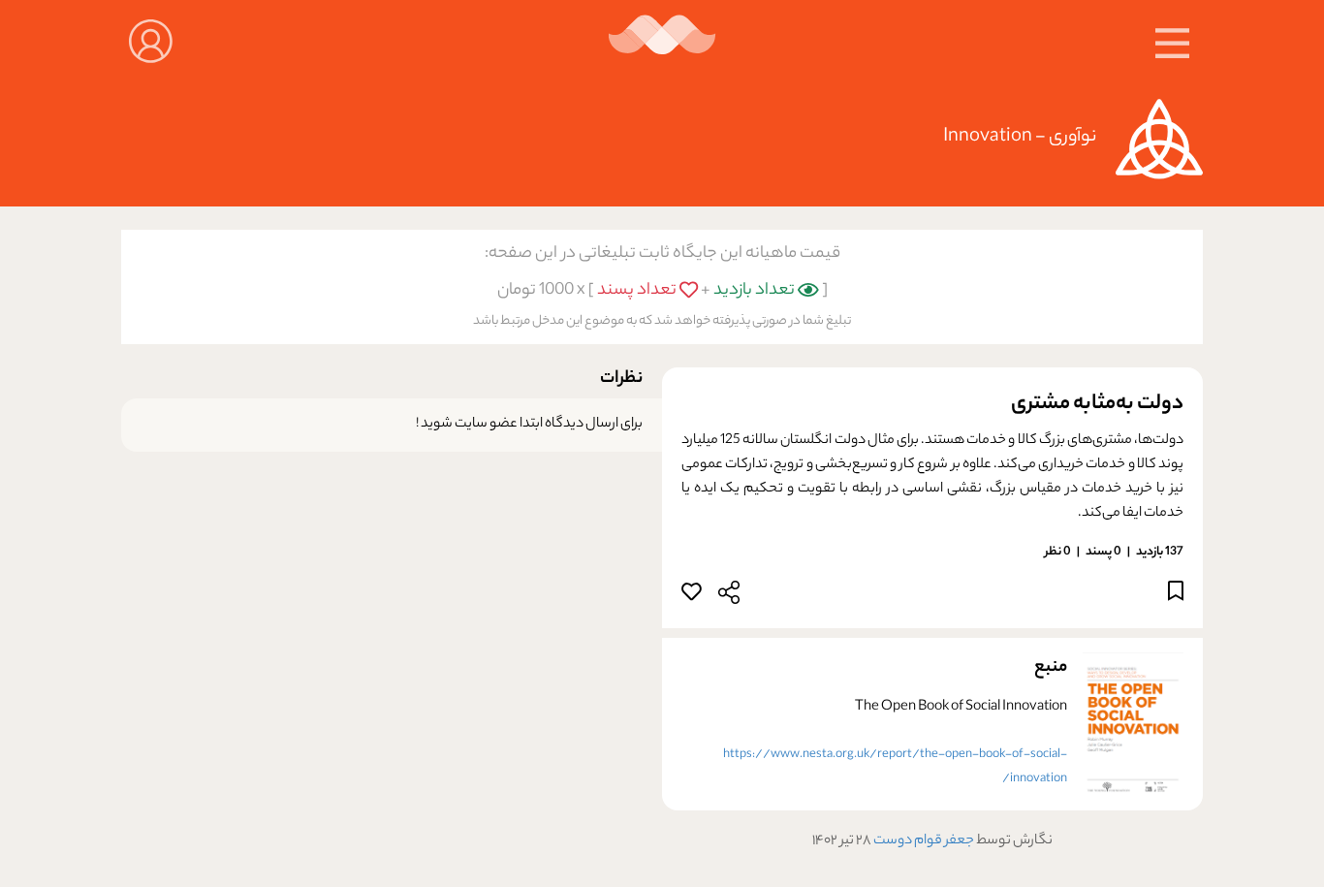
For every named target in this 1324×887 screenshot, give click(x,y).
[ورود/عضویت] (151, 38)
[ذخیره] (1175, 595)
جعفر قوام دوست (922, 841)
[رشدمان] (662, 41)
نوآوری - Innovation (1019, 137)
